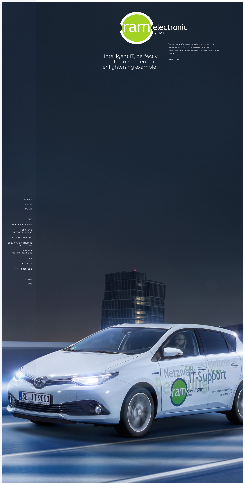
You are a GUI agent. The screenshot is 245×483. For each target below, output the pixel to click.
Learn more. (174, 59)
